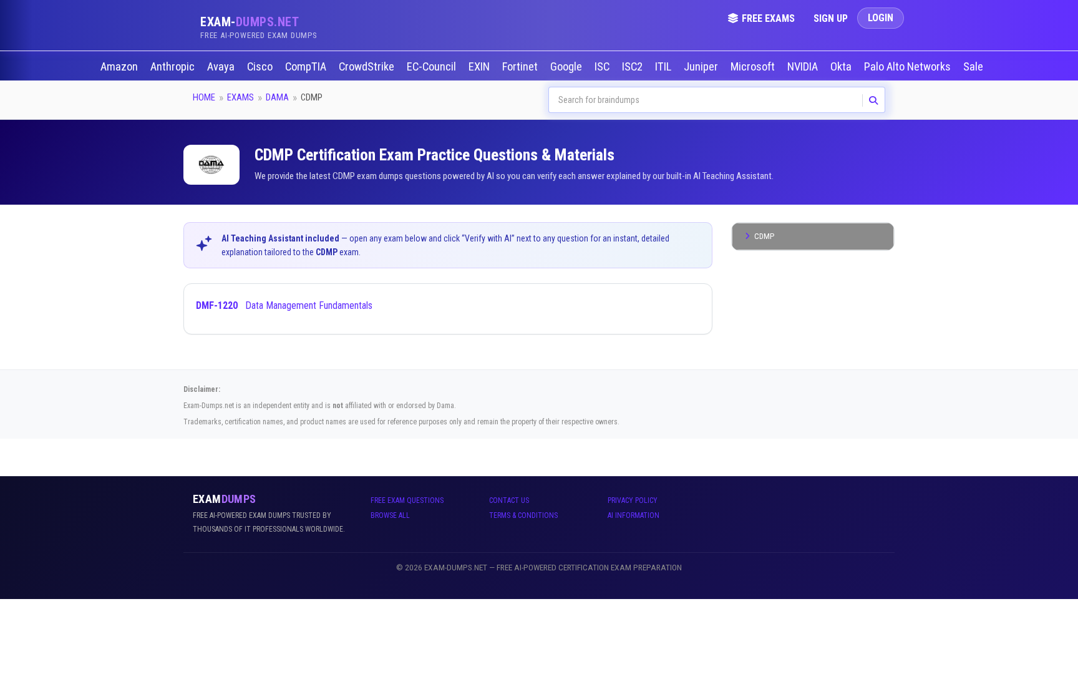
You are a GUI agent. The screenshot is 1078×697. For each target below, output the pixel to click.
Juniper (702, 67)
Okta (842, 67)
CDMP (764, 236)
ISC (603, 67)
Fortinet (521, 67)
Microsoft (754, 67)
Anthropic (173, 67)
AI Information (633, 515)
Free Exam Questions (407, 500)
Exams (240, 97)
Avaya (222, 67)
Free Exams (768, 18)
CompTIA (307, 67)
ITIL (664, 67)
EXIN (480, 67)
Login (880, 18)
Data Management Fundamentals (284, 305)
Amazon (120, 67)
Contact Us (509, 500)
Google (567, 67)
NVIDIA (803, 67)
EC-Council (433, 67)
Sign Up (830, 18)
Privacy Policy (633, 500)
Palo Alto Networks (908, 67)
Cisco (261, 67)
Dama (277, 97)
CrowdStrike (368, 67)
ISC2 (633, 67)
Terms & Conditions (523, 515)
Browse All (390, 515)
